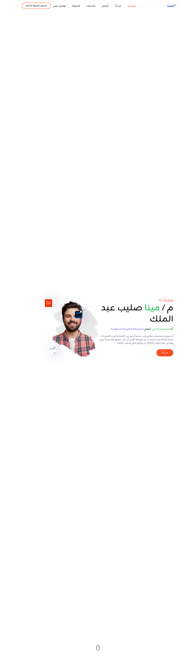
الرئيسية (131, 6)
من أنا (118, 6)
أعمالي (105, 6)
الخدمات (90, 6)
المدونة (76, 6)
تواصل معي (59, 6)
